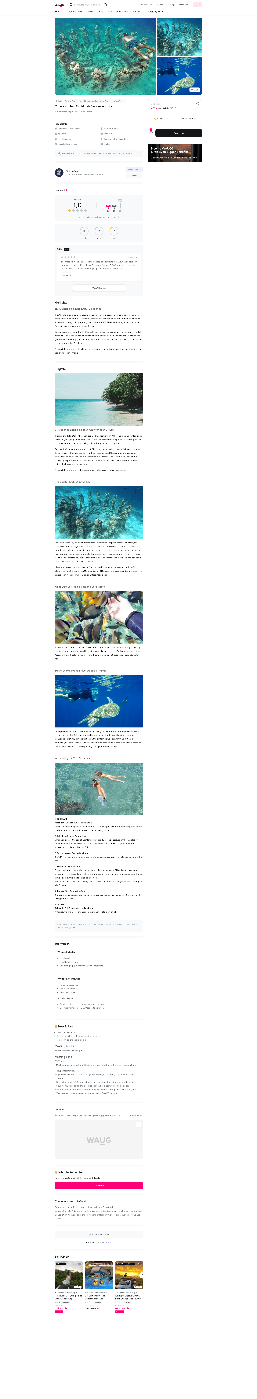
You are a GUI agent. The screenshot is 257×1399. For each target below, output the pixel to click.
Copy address (136, 1115)
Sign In (197, 5)
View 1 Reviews (99, 288)
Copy (108, 1242)
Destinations (143, 5)
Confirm (100, 1185)
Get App (172, 5)
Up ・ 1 (68, 275)
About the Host (134, 169)
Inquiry (134, 175)
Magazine (160, 5)
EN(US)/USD (184, 5)
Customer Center (100, 1234)
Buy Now (179, 133)
